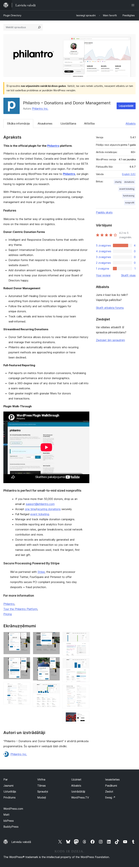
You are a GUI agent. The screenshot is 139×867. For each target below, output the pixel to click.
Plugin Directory (12, 15)
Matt (6, 814)
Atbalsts (131, 123)
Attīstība (89, 123)
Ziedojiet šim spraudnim (110, 340)
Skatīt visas (128, 275)
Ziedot (109, 791)
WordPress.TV (80, 797)
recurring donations (49, 509)
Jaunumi (8, 785)
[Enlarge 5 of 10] (55, 661)
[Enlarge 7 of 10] (84, 636)
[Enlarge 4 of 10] (55, 636)
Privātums (9, 797)
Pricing (7, 614)
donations (129, 182)
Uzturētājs (9, 791)
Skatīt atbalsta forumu (110, 307)
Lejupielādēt (126, 105)
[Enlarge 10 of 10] (84, 715)
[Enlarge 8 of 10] (84, 663)
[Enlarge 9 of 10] (84, 689)
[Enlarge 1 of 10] (25, 636)
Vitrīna (41, 779)
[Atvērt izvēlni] (133, 5)
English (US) (129, 174)
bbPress (8, 820)
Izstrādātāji (78, 791)
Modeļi (41, 797)
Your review (103, 275)
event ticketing (39, 514)
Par (5, 779)
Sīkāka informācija (18, 123)
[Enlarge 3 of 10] (25, 686)
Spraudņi (42, 791)
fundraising (128, 195)
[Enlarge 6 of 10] (55, 688)
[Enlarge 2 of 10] (25, 661)
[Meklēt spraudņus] (39, 27)
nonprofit (129, 202)
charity (118, 182)
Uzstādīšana (68, 123)
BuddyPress (10, 826)
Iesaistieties (112, 779)
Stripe (41, 572)
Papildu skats (104, 212)
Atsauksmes (45, 123)
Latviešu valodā (21, 842)
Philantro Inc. (40, 108)
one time (30, 509)
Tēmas (41, 785)
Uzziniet (76, 779)
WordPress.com (13, 808)
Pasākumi (111, 785)
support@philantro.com (40, 504)
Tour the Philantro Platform (20, 609)
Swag (110, 797)
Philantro (53, 145)
